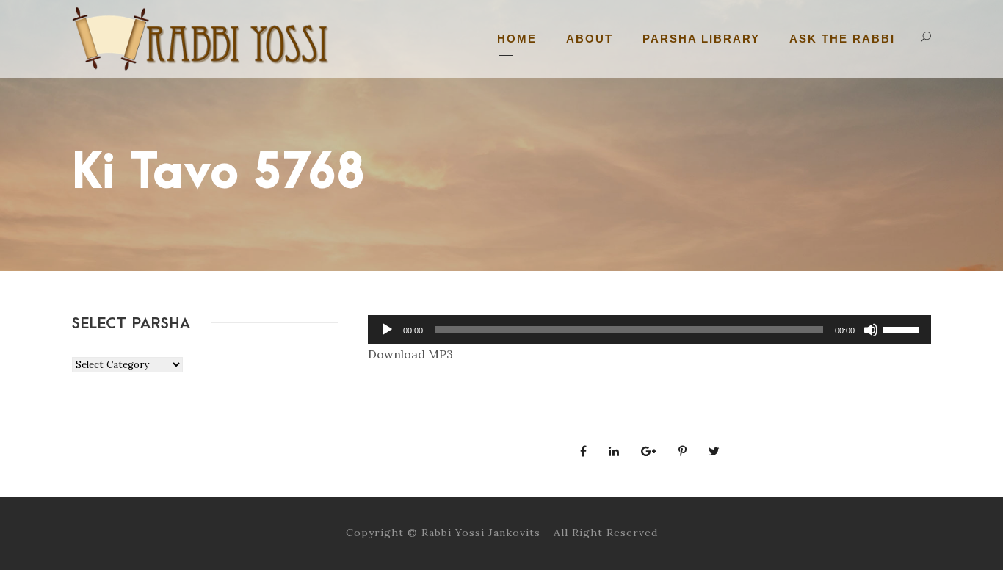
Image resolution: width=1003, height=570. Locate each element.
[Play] (387, 329)
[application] (649, 329)
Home (517, 38)
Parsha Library (701, 38)
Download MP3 (410, 354)
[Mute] (870, 329)
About (589, 38)
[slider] (903, 328)
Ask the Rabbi (842, 38)
